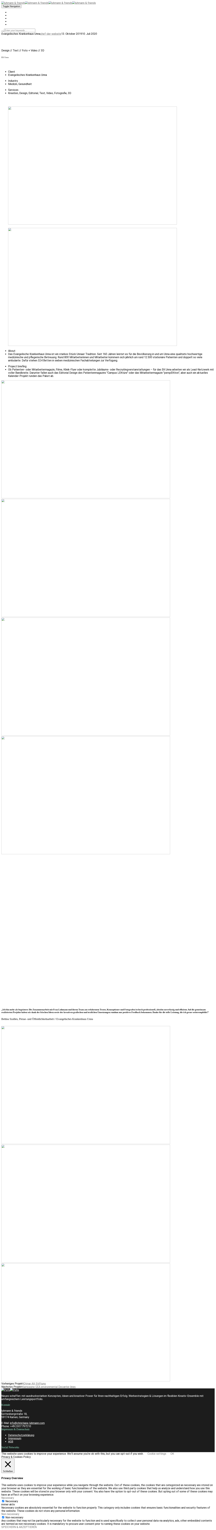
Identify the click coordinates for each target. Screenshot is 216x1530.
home (11, 12)
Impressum (14, 1438)
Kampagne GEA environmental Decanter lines (49, 1386)
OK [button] (172, 1453)
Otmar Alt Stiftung (34, 1383)
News (11, 21)
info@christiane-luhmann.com (27, 1423)
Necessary (11, 1501)
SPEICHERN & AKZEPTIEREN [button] (19, 1527)
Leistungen (14, 18)
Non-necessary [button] (10, 1514)
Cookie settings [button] (156, 1453)
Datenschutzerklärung (21, 1435)
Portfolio (12, 15)
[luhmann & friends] (25, 3)
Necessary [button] (7, 1497)
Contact (12, 24)
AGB (10, 1441)
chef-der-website (50, 33)
